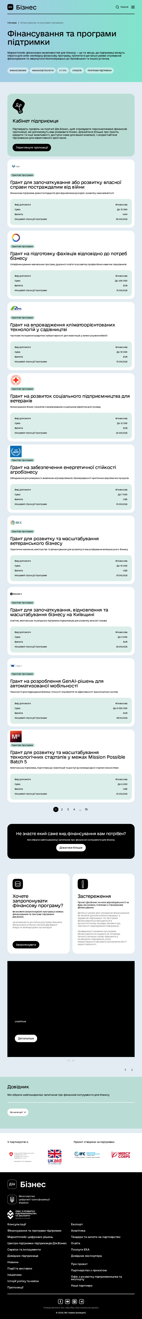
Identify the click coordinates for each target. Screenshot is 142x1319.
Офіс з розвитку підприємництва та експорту (96, 1278)
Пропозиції (15, 1287)
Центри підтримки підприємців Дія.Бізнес (37, 1243)
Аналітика (78, 1230)
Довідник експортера (86, 1256)
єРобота (77, 70)
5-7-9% (62, 70)
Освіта (75, 1243)
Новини (12, 1262)
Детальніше (26, 1038)
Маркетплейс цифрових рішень (30, 1237)
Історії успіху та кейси (23, 1281)
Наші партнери (81, 1285)
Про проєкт (79, 1264)
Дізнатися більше (71, 847)
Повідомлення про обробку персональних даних (71, 1307)
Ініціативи (14, 1275)
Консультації (16, 1224)
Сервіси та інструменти (24, 1249)
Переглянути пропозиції (32, 147)
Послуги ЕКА (80, 1249)
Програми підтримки (99, 70)
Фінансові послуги (43, 70)
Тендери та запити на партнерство (96, 1237)
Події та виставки (19, 1268)
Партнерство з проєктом (88, 1270)
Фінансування (18, 70)
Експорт (77, 1224)
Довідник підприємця (22, 1256)
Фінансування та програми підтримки (34, 1230)
